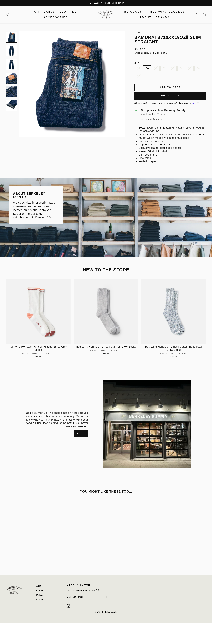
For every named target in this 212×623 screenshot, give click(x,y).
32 (164, 68)
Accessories (56, 17)
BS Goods (133, 11)
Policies (40, 595)
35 (189, 68)
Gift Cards (44, 11)
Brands (163, 17)
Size (137, 63)
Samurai (141, 33)
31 (155, 68)
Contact (40, 590)
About (145, 17)
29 (138, 68)
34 (181, 68)
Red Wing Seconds (167, 11)
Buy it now (170, 96)
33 (172, 68)
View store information (151, 119)
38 (138, 76)
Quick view (38, 340)
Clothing (68, 11)
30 (147, 68)
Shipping (138, 53)
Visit (81, 433)
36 (198, 68)
